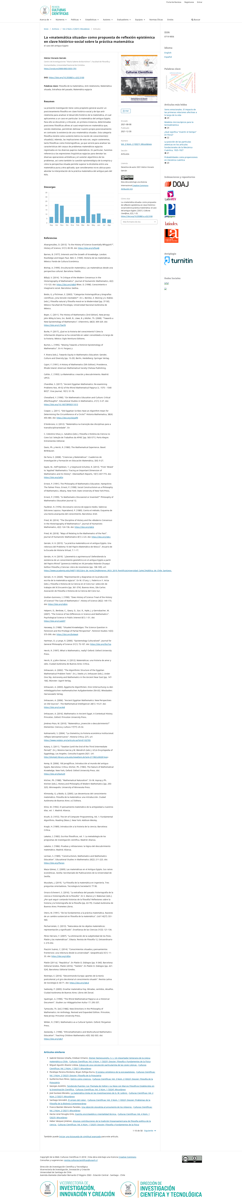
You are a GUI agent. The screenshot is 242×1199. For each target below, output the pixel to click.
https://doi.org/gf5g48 (88, 248)
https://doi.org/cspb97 (54, 621)
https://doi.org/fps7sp (100, 644)
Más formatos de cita (131, 221)
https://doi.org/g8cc (101, 537)
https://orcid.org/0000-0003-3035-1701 (60, 68)
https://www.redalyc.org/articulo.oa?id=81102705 (67, 740)
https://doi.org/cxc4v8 (54, 707)
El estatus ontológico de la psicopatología (115, 1072)
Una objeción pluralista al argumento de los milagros (107, 1107)
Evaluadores (123, 19)
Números (60, 19)
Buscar (196, 19)
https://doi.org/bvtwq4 (67, 634)
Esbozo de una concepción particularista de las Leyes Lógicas (108, 1065)
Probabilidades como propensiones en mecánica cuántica (181, 158)
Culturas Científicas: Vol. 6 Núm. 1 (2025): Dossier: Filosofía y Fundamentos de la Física (110, 1061)
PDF (127, 111)
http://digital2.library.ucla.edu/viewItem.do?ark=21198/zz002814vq (75, 757)
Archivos (55, 29)
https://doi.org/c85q (61, 956)
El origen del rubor (77, 1100)
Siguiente (148, 1130)
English (167, 52)
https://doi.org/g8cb (84, 527)
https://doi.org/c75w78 (55, 325)
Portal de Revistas (173, 2)
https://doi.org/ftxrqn (54, 863)
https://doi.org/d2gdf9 (67, 417)
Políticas (75, 19)
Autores (107, 19)
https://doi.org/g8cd (79, 982)
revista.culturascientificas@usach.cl (81, 1160)
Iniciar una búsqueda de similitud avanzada (80, 1136)
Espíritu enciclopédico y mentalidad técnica (96, 1114)
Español (168, 57)
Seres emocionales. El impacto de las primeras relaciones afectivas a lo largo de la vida (180, 112)
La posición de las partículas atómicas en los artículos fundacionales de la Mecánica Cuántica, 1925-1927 (178, 145)
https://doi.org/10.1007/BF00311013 (61, 404)
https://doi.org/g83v (53, 477)
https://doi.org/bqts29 (54, 774)
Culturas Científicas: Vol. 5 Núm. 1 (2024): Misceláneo (100, 1089)
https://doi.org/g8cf (53, 1039)
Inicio (46, 29)
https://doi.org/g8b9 (66, 284)
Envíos (170, 19)
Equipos (139, 19)
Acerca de (45, 19)
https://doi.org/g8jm (58, 604)
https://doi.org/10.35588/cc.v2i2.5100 (66, 77)
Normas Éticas (156, 19)
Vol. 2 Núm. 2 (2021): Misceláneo (76, 29)
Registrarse (189, 2)
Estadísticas (91, 19)
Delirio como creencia (80, 1079)
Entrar (199, 2)
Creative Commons (127, 1157)
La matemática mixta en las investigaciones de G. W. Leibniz (99, 1093)
